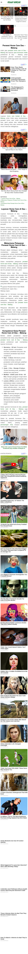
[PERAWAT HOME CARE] (14, 2)
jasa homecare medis (20, 52)
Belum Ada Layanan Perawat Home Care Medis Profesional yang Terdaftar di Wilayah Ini (14, 447)
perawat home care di (14, 340)
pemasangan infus (7, 425)
